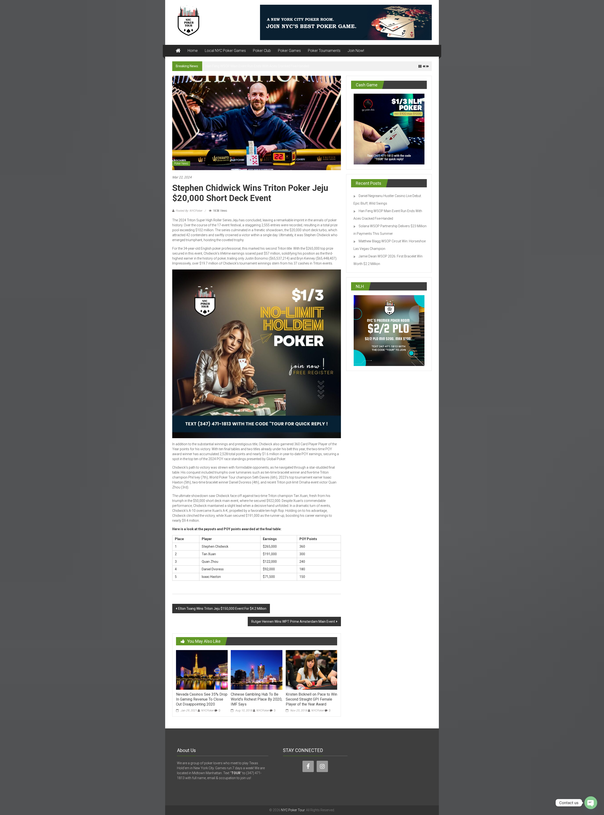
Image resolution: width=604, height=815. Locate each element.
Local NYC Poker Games (225, 50)
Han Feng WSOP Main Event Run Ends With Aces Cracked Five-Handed (257, 66)
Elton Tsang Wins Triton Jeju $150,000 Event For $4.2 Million (222, 608)
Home (193, 50)
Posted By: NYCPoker (189, 210)
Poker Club (262, 50)
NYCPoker (207, 710)
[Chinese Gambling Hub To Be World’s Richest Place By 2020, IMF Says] (256, 670)
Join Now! (356, 50)
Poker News (181, 163)
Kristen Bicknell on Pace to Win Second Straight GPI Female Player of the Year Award (311, 699)
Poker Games (289, 50)
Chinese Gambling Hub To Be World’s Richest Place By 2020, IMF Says (256, 699)
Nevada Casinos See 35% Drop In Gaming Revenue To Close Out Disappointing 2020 (201, 699)
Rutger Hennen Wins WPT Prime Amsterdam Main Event (293, 621)
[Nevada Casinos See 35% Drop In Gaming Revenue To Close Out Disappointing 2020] (201, 670)
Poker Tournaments (324, 50)
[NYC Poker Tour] (178, 51)
